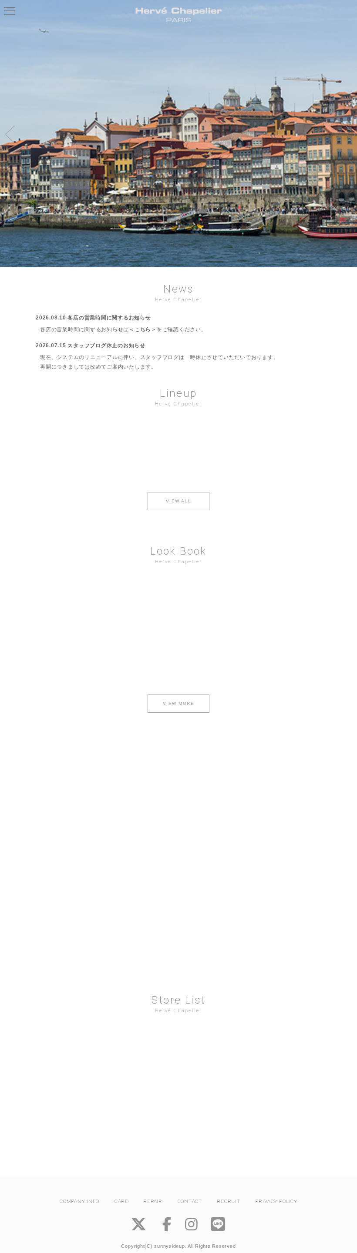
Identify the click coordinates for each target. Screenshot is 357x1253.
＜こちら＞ (143, 329)
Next (348, 134)
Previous (8, 134)
